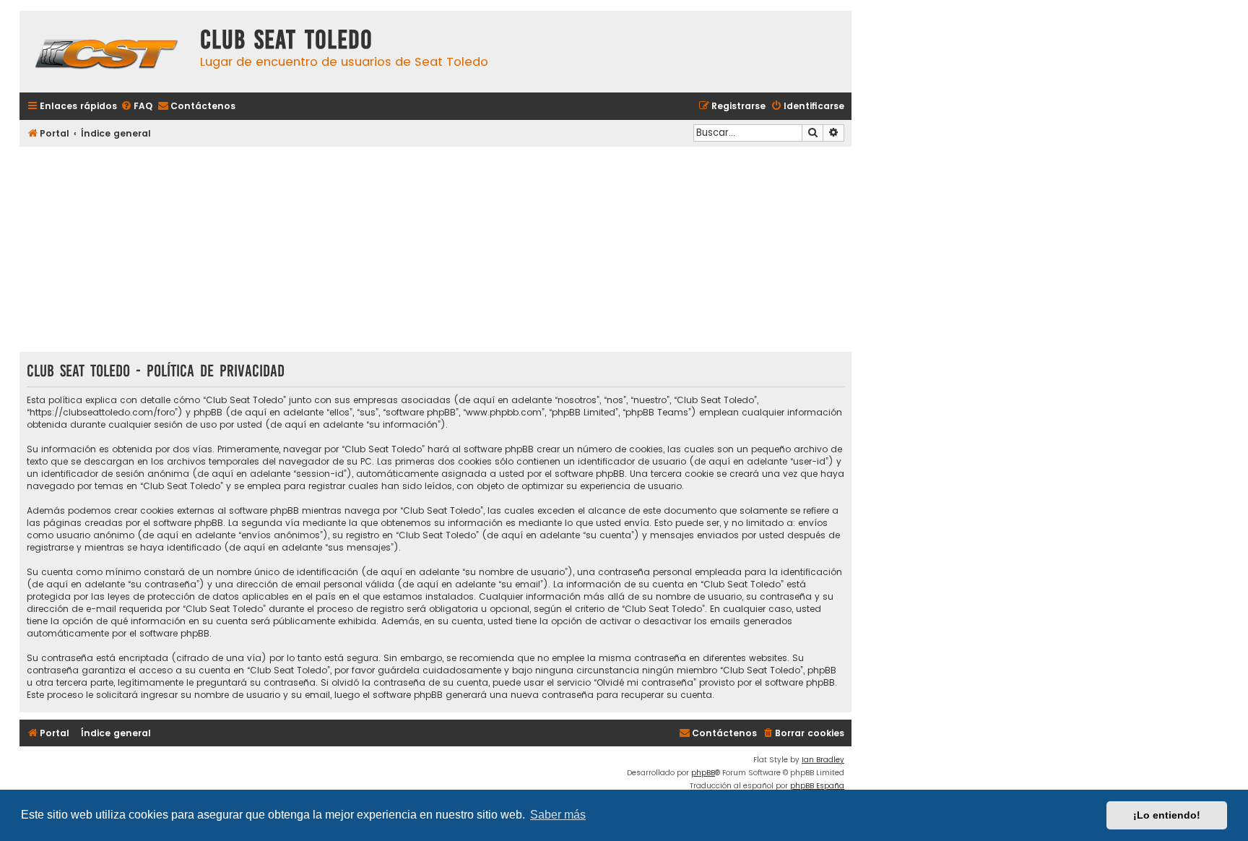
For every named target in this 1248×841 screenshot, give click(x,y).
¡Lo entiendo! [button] (1166, 815)
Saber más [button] (558, 814)
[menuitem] (136, 106)
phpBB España (817, 785)
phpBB (703, 772)
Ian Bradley (823, 759)
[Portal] (106, 51)
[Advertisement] (436, 251)
